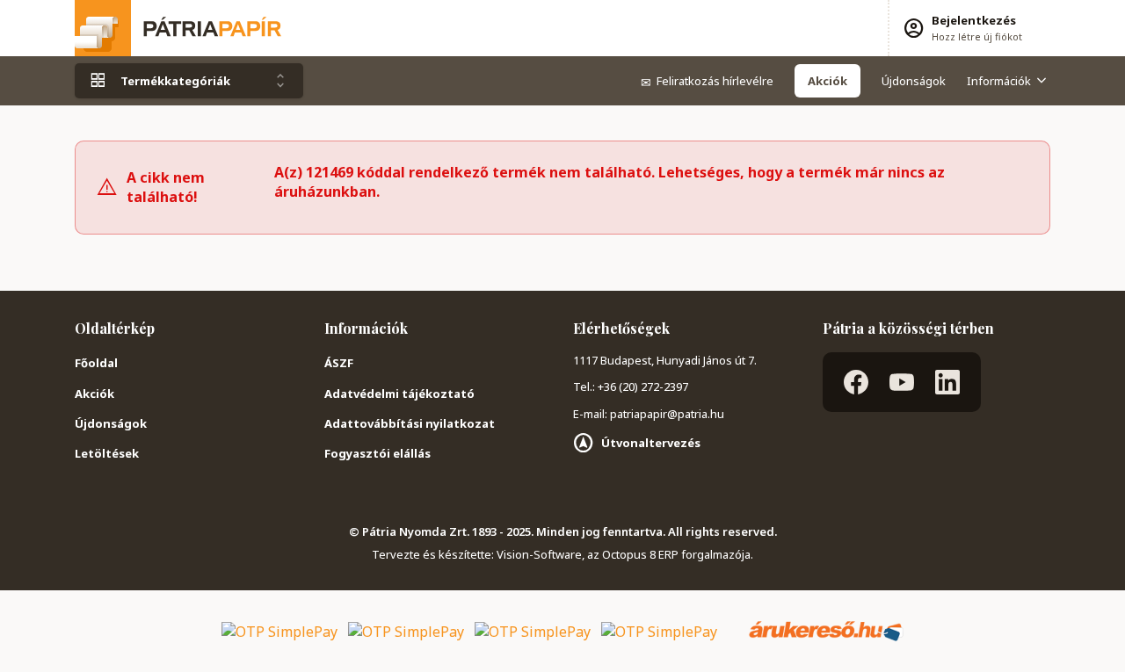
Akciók (94, 393)
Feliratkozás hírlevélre (707, 81)
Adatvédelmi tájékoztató (399, 393)
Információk (999, 81)
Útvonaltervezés (650, 443)
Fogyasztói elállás (377, 453)
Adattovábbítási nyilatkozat (409, 423)
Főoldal (96, 363)
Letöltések (107, 453)
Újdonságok (914, 81)
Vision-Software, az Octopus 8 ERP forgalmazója (624, 554)
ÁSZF (338, 363)
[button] (962, 28)
